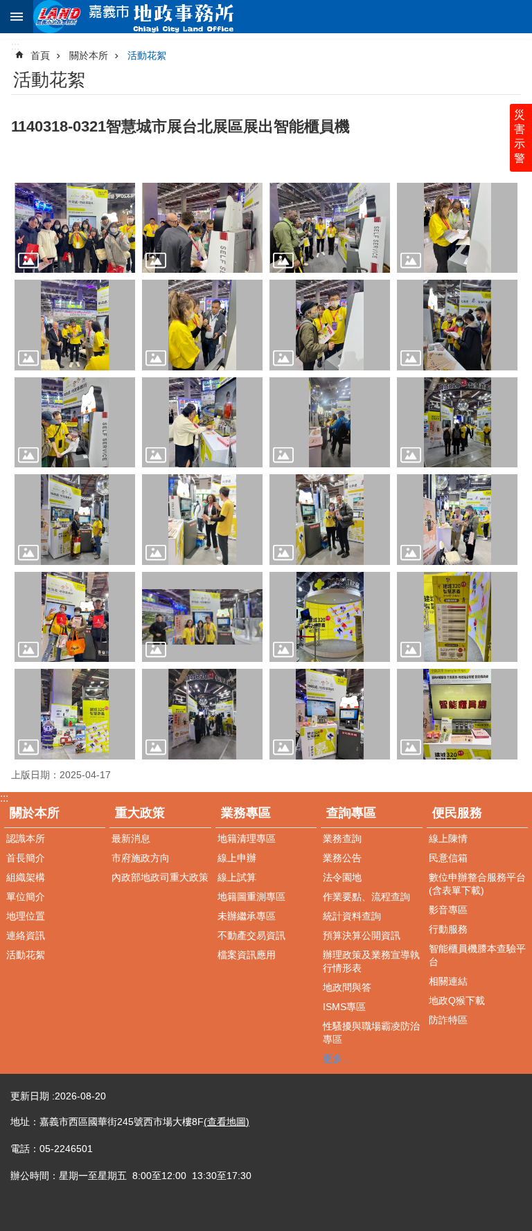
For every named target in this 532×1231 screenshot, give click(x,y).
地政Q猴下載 (457, 1000)
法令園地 (342, 877)
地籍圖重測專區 (251, 896)
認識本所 (25, 838)
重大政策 (140, 813)
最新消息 (131, 838)
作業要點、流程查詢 (366, 896)
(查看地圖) (226, 1121)
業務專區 (246, 813)
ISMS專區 (344, 1006)
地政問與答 (347, 987)
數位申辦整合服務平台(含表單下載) (477, 884)
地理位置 (25, 916)
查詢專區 (351, 813)
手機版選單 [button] (16, 16)
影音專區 (448, 909)
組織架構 (25, 877)
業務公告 (342, 857)
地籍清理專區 (247, 838)
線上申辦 (237, 857)
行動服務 (448, 929)
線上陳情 (448, 838)
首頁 (40, 55)
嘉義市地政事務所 (282, 16)
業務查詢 (342, 838)
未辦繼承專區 (247, 916)
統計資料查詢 (352, 916)
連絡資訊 (25, 935)
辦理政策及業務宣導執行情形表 (371, 961)
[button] (75, 228)
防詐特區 (448, 1019)
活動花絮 (146, 55)
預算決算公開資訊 (361, 935)
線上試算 (237, 877)
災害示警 (519, 136)
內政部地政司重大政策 (160, 877)
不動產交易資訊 (251, 935)
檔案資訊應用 (247, 954)
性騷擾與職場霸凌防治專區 (371, 1033)
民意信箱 (448, 857)
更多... (337, 1058)
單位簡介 (25, 896)
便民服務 (457, 813)
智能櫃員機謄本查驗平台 (477, 955)
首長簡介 (25, 857)
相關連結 (448, 981)
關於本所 (88, 55)
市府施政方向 (141, 857)
